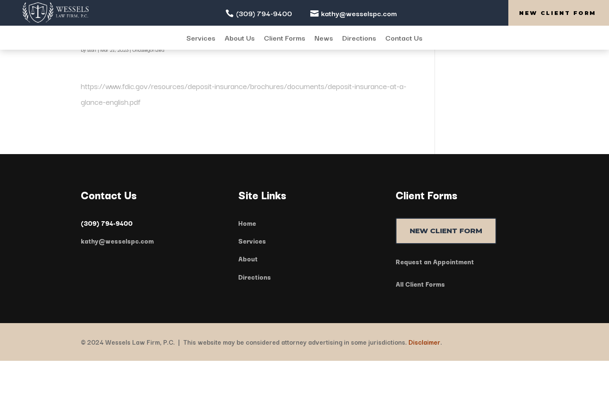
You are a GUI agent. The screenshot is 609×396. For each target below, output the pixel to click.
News (323, 38)
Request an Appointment (435, 261)
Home (247, 223)
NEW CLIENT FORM (446, 231)
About (248, 258)
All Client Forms (420, 284)
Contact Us (404, 38)
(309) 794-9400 (264, 13)
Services (200, 38)
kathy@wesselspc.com (359, 13)
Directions (359, 38)
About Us (240, 38)
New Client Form (557, 13)
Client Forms (284, 38)
